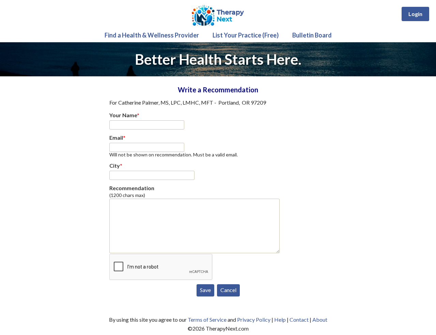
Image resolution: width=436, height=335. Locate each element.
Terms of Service (207, 319)
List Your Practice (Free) (246, 35)
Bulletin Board (312, 35)
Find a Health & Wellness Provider (152, 35)
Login (415, 14)
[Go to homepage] (218, 25)
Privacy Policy (253, 319)
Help (280, 319)
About (319, 319)
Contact (299, 319)
